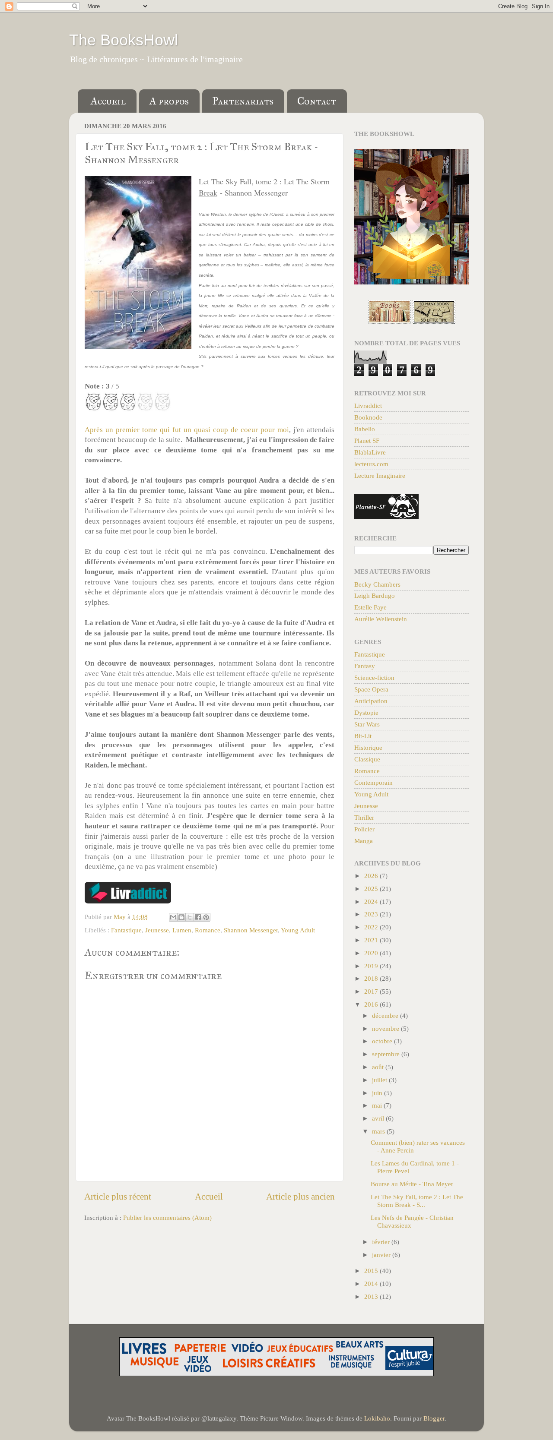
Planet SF (366, 440)
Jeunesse (157, 930)
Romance (207, 930)
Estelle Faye (370, 607)
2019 (372, 965)
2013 (372, 1296)
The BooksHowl (123, 40)
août (378, 1067)
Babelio (364, 429)
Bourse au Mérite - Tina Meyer (412, 1183)
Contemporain (373, 782)
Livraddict (368, 405)
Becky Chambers (377, 584)
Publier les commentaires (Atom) (167, 1217)
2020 (372, 953)
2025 (372, 888)
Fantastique (126, 930)
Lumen (181, 930)
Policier (364, 829)
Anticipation (371, 700)
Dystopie (366, 712)
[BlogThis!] (181, 917)
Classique (367, 759)
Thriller (364, 817)
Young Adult (298, 930)
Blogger (434, 1418)
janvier (382, 1254)
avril (379, 1118)
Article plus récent (117, 1196)
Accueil (108, 101)
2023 (372, 914)
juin (378, 1092)
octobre (383, 1041)
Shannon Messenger (251, 930)
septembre (386, 1054)
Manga (363, 840)
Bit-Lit (363, 735)
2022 (372, 927)
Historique (368, 747)
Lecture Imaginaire (379, 475)
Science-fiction (374, 677)
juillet (380, 1079)
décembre (386, 1015)
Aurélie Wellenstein (380, 618)
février (381, 1241)
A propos (169, 101)
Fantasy (364, 665)
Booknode (368, 417)
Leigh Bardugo (374, 595)
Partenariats (243, 101)
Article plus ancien (300, 1196)
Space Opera (371, 689)
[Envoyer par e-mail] (173, 917)
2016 (372, 1004)
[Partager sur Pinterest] (206, 917)
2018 (372, 978)
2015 (372, 1270)
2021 (372, 940)
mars (379, 1131)
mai (378, 1105)
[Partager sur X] (189, 917)
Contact (316, 101)
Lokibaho (377, 1418)
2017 (372, 991)
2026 (372, 875)
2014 (372, 1283)
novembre (386, 1028)
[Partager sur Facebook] (198, 917)
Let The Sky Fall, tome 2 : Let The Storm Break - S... (417, 1200)
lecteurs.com (371, 463)
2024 (372, 901)
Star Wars (367, 724)
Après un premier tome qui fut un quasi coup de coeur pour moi (187, 430)
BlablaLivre (370, 452)
